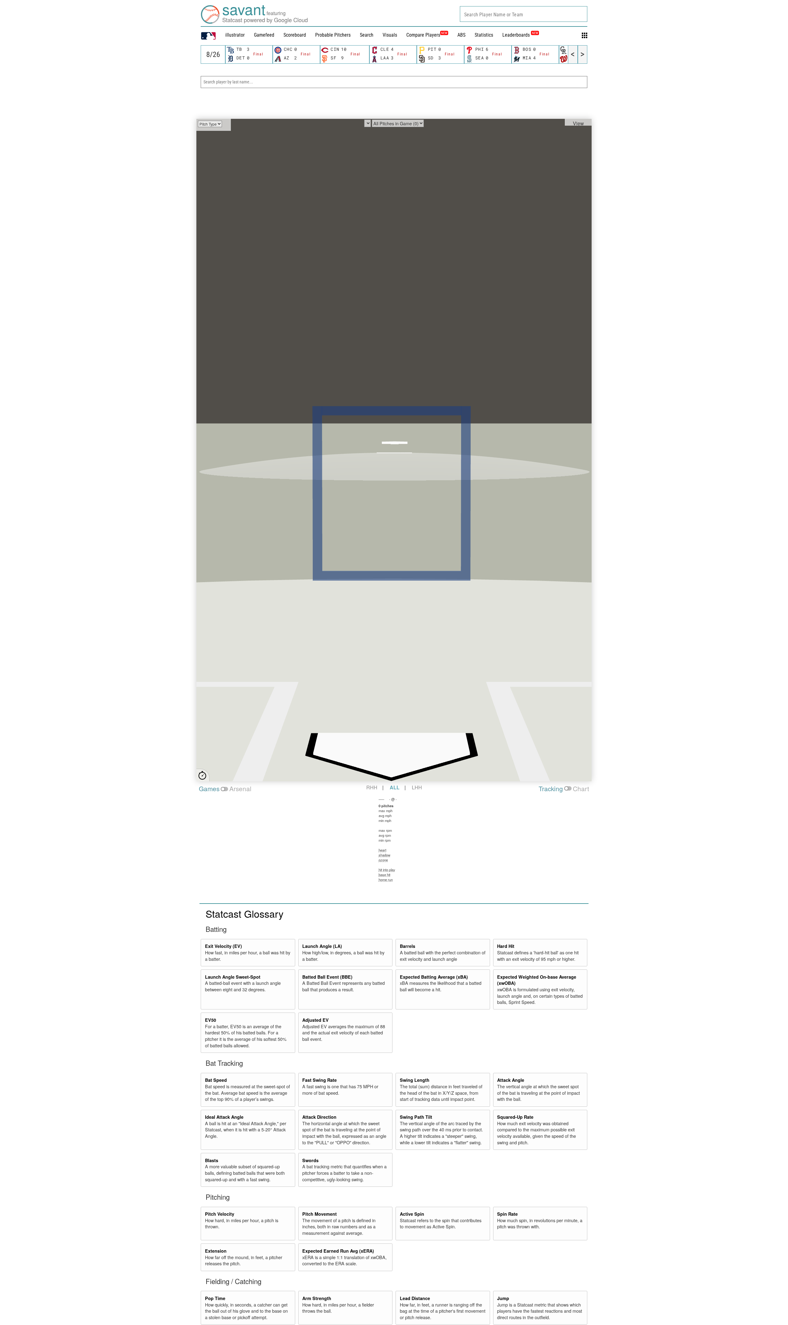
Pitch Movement (319, 1214)
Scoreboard (294, 35)
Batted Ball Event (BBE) (327, 977)
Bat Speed (216, 1080)
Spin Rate (507, 1214)
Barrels (407, 946)
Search (366, 35)
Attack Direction (319, 1117)
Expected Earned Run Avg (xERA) (338, 1251)
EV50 (210, 1020)
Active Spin (412, 1214)
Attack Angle (510, 1080)
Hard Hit (505, 946)
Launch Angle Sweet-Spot (232, 977)
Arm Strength (316, 1298)
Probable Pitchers (333, 35)
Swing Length (414, 1080)
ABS (461, 35)
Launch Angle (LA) (322, 946)
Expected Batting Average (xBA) (434, 977)
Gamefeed (264, 35)
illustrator (235, 35)
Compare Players (423, 35)
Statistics (484, 35)
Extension (216, 1251)
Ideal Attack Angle (224, 1117)
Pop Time (215, 1298)
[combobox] (523, 14)
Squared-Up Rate (515, 1117)
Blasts (211, 1160)
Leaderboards (520, 35)
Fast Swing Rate (319, 1080)
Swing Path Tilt (416, 1117)
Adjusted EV (315, 1020)
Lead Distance (415, 1298)
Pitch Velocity (219, 1214)
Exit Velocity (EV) (223, 946)
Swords (310, 1160)
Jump (503, 1298)
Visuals (390, 35)
